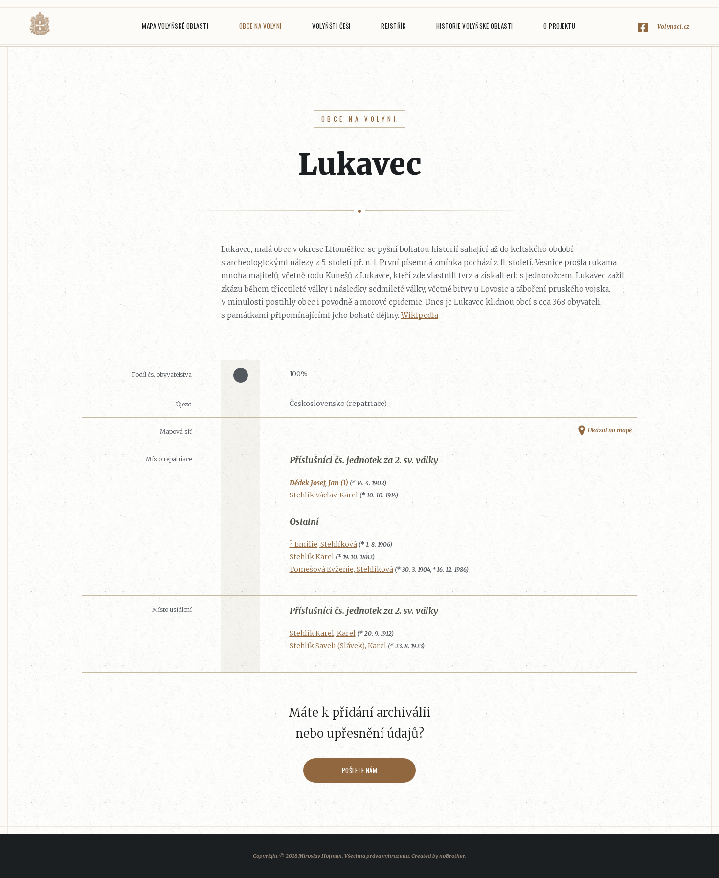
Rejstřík (393, 26)
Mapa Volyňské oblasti (175, 26)
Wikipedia (419, 315)
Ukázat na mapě (610, 430)
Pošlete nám (360, 770)
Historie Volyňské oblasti (474, 26)
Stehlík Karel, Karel (323, 633)
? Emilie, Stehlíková (323, 544)
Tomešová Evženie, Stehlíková (341, 569)
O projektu (559, 26)
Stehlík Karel (312, 556)
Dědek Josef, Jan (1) (319, 482)
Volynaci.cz (673, 26)
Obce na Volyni (260, 26)
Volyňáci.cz (39, 23)
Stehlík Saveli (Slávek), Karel (338, 645)
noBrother (452, 856)
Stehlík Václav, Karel (324, 495)
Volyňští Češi (331, 26)
